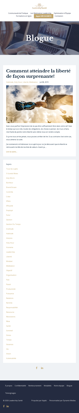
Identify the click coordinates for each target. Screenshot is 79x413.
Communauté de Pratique (18, 13)
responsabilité (12, 307)
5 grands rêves (12, 173)
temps (9, 340)
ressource (10, 312)
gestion (9, 220)
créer (8, 196)
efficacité (9, 206)
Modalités (47, 386)
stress (8, 335)
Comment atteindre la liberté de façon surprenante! (38, 73)
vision (8, 354)
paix (7, 280)
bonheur (9, 183)
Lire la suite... (11, 152)
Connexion (59, 16)
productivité (10, 289)
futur (8, 215)
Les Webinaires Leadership (40, 13)
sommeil (9, 330)
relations (9, 298)
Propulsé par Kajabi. (39, 400)
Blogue (69, 386)
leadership (10, 252)
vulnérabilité (11, 358)
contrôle (9, 192)
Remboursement (34, 386)
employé (9, 210)
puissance (10, 293)
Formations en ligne (23, 16)
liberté (25, 82)
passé (8, 284)
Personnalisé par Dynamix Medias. (62, 400)
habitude (9, 82)
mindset (9, 261)
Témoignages (10, 393)
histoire (9, 238)
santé (8, 326)
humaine (9, 247)
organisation (11, 275)
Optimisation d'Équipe (62, 13)
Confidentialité (20, 386)
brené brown (11, 187)
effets (8, 201)
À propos (8, 386)
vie (7, 349)
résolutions (10, 317)
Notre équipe (59, 386)
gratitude (9, 229)
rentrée (9, 303)
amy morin (10, 178)
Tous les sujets (12, 169)
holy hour (18, 82)
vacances (9, 344)
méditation (33, 82)
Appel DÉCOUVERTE (43, 16)
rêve (8, 321)
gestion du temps (13, 224)
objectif (9, 270)
